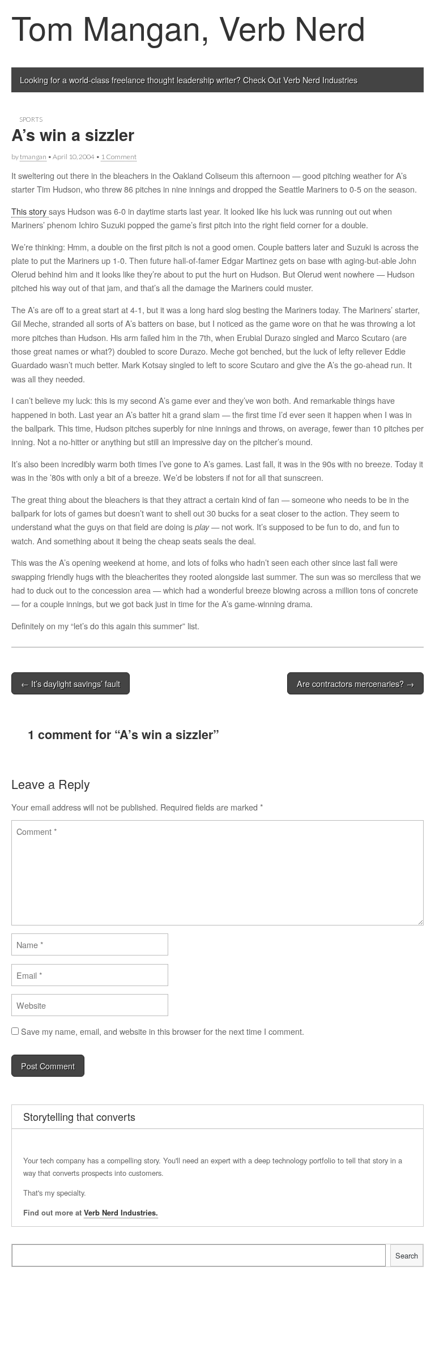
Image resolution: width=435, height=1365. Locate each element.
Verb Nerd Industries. (121, 1212)
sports (30, 119)
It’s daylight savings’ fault (70, 683)
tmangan (33, 156)
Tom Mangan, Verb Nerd (188, 26)
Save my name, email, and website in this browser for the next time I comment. (162, 1031)
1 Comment (119, 156)
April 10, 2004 (74, 156)
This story (30, 211)
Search (406, 1255)
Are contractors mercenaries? (355, 683)
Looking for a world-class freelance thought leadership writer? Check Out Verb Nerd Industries (188, 80)
